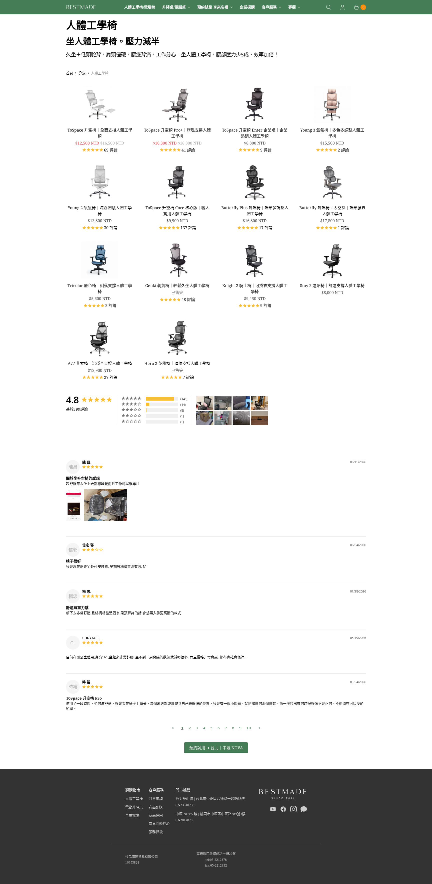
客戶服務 (269, 6)
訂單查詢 (156, 799)
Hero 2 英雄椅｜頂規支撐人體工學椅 (177, 363)
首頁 (69, 73)
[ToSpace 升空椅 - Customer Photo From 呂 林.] (223, 418)
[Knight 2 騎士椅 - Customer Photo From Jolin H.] (204, 403)
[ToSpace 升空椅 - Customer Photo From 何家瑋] (259, 403)
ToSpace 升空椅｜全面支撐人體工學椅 (100, 133)
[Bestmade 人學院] (81, 7)
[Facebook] (283, 810)
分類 (82, 73)
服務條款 (156, 832)
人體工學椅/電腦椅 (139, 6)
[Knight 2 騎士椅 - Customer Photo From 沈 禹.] (259, 418)
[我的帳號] (343, 7)
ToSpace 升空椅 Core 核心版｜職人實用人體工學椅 (177, 210)
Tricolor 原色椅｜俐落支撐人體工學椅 (100, 288)
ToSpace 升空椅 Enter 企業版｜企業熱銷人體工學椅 (255, 133)
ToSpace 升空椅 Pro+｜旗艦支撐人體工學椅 (177, 133)
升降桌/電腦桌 (174, 6)
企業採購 (247, 6)
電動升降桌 (134, 807)
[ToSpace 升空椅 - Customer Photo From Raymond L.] (241, 418)
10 (248, 727)
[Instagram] (293, 810)
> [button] (259, 727)
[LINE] (303, 810)
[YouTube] (273, 810)
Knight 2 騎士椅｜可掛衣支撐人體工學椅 (254, 288)
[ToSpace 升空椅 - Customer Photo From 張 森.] (204, 418)
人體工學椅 (134, 799)
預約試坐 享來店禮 (212, 6)
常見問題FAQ (159, 824)
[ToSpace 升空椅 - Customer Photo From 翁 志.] (223, 403)
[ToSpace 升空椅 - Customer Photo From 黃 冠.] (241, 403)
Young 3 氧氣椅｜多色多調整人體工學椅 (332, 133)
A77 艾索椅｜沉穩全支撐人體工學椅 (100, 363)
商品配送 (156, 807)
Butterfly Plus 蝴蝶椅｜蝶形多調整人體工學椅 (254, 210)
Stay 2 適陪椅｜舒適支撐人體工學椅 (332, 285)
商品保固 (156, 815)
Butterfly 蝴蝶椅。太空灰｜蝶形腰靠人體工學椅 (332, 210)
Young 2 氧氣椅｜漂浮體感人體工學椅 (100, 210)
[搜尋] (329, 7)
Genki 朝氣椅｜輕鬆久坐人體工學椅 (177, 285)
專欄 (292, 6)
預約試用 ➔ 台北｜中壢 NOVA (216, 747)
